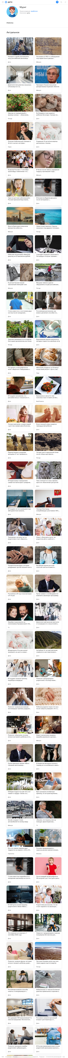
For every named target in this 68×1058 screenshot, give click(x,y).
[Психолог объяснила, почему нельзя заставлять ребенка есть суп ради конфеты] (20, 729)
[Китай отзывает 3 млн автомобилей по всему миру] (20, 814)
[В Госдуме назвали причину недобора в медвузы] (20, 672)
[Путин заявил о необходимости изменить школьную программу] (48, 588)
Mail (3, 1056)
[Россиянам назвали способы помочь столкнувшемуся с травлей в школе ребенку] (20, 983)
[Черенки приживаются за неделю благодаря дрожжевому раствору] (20, 333)
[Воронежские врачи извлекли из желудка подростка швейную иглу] (48, 333)
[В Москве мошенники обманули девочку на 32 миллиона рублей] (20, 248)
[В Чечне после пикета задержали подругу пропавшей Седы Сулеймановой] (48, 163)
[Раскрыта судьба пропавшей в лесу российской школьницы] (20, 50)
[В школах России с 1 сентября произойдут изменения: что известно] (20, 163)
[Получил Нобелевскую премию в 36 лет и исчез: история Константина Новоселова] (20, 135)
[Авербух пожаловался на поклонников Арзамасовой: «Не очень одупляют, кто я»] (20, 616)
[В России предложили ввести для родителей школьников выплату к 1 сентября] (48, 1040)
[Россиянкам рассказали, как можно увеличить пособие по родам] (48, 305)
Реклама (15, 1056)
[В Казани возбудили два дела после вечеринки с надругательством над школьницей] (48, 192)
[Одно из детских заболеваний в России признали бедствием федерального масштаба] (20, 192)
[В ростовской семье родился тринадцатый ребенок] (48, 418)
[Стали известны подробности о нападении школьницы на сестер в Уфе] (20, 870)
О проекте (35, 1056)
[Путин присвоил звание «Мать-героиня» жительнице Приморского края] (20, 757)
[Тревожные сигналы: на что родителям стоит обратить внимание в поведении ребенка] (20, 531)
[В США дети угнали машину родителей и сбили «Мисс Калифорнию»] (20, 899)
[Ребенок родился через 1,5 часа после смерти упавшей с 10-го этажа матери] (48, 701)
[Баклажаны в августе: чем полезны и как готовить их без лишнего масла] (48, 390)
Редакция (41, 1056)
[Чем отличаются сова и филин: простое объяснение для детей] (48, 474)
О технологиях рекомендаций (53, 1056)
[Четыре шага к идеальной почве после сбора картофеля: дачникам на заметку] (48, 446)
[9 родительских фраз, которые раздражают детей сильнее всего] (20, 559)
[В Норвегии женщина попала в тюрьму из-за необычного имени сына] (48, 757)
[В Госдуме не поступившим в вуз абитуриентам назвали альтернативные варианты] (20, 503)
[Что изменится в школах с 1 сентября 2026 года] (20, 927)
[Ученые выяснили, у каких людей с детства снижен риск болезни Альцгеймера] (20, 418)
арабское (34, 11)
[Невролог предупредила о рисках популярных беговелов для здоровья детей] (48, 927)
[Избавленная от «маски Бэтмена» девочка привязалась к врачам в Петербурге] (48, 983)
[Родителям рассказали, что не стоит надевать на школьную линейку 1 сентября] (48, 899)
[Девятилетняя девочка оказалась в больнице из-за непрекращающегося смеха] (20, 79)
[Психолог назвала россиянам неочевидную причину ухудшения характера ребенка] (20, 701)
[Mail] (6, 2)
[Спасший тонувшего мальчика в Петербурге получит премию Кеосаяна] (48, 248)
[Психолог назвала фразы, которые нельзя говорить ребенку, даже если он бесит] (20, 955)
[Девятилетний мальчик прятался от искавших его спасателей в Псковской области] (48, 616)
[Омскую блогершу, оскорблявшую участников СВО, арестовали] (48, 503)
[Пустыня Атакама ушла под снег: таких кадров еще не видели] (48, 955)
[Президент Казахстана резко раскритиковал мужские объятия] (48, 79)
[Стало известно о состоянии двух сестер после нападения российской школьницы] (20, 305)
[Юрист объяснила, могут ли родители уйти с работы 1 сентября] (48, 531)
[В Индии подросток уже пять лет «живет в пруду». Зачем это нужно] (20, 785)
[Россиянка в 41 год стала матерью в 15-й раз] (20, 588)
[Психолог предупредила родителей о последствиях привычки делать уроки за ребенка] (48, 672)
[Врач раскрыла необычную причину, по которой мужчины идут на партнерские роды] (48, 785)
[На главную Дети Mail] (9, 2)
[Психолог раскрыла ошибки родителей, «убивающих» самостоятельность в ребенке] (20, 1040)
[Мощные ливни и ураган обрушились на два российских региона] (48, 277)
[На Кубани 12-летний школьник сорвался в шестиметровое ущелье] (48, 644)
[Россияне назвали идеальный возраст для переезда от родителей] (48, 1012)
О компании (8, 1056)
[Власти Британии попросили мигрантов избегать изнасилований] (20, 220)
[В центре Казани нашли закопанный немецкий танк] (20, 277)
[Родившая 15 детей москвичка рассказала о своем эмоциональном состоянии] (48, 135)
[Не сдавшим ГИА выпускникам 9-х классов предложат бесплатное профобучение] (20, 1012)
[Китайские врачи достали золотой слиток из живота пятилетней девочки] (48, 559)
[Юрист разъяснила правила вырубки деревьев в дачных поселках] (48, 729)
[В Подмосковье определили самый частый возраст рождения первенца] (20, 474)
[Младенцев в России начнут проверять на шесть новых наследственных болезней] (20, 644)
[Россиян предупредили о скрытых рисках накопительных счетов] (48, 842)
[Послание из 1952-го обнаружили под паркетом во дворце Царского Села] (48, 50)
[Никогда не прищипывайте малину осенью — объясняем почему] (20, 107)
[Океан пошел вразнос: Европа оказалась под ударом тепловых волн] (48, 220)
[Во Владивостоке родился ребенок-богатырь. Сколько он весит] (48, 107)
